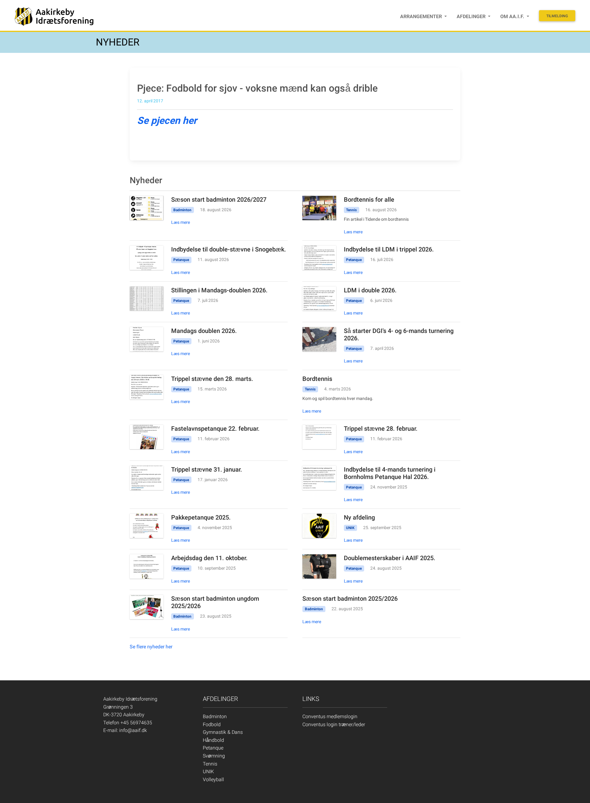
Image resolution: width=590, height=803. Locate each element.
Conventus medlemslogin (329, 716)
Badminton (215, 716)
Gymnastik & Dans (223, 732)
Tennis (210, 764)
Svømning (214, 756)
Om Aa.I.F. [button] (512, 16)
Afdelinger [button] (472, 16)
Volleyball (213, 779)
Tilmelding (557, 16)
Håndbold (213, 740)
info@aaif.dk (133, 730)
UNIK (208, 771)
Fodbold (212, 724)
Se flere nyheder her (151, 647)
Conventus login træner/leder (333, 724)
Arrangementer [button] (421, 16)
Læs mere (180, 222)
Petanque (213, 748)
